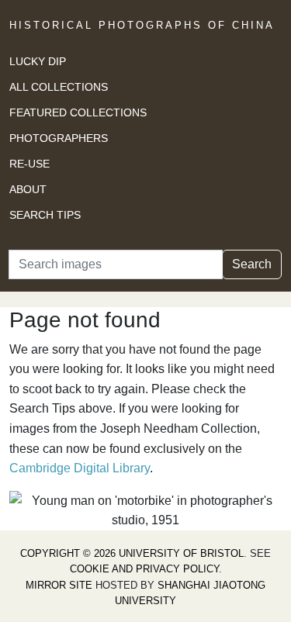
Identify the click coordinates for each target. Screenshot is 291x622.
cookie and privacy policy (144, 569)
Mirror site (59, 585)
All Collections (58, 87)
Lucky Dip (37, 61)
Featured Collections (78, 112)
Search (252, 264)
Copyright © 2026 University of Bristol (132, 553)
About (28, 189)
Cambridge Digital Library (79, 468)
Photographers (58, 138)
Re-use (29, 163)
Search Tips (45, 215)
